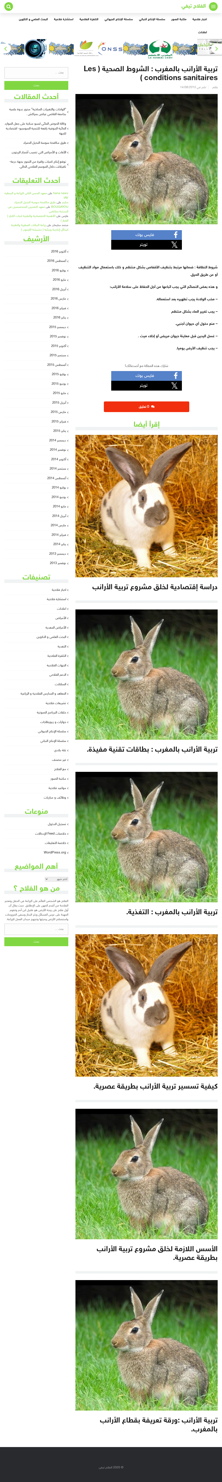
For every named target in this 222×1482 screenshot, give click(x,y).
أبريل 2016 (59, 289)
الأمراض (61, 618)
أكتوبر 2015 (58, 346)
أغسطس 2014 (56, 478)
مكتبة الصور (178, 19)
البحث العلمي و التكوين (33, 19)
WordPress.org (55, 853)
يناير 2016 (59, 318)
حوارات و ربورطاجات (53, 722)
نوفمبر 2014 (58, 450)
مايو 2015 (59, 393)
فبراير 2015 (59, 422)
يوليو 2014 (59, 488)
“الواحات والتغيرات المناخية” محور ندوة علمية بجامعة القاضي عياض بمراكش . (37, 112)
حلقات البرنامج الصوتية (51, 713)
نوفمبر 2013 (58, 563)
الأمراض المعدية (56, 628)
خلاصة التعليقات (55, 843)
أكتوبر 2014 (58, 459)
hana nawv (60, 193)
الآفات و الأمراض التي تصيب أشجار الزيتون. (38, 152)
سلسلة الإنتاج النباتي (152, 19)
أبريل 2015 (59, 403)
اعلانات (202, 32)
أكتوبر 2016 (58, 252)
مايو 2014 (59, 506)
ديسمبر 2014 (57, 440)
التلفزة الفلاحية (89, 19)
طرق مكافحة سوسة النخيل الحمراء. (44, 143)
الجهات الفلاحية (56, 665)
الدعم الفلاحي (57, 675)
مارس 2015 (58, 412)
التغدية (62, 647)
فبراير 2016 (59, 308)
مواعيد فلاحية (57, 788)
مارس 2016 (58, 299)
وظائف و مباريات (55, 798)
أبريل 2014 (59, 516)
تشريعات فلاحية (56, 703)
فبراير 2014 (59, 535)
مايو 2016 (59, 280)
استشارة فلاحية (63, 19)
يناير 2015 (59, 431)
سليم (65, 202)
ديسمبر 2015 (57, 327)
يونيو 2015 (59, 384)
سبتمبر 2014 (58, 469)
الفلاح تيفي (193, 6)
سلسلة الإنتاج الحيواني (118, 19)
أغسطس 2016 (56, 261)
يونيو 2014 (59, 497)
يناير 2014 (59, 544)
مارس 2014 (58, 525)
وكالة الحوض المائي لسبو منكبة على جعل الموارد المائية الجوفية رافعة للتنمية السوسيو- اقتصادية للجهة (35, 128)
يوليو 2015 (59, 374)
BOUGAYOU (59, 207)
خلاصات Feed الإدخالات (50, 834)
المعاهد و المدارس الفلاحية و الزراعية (43, 694)
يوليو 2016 (59, 270)
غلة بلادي (60, 750)
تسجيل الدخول (57, 824)
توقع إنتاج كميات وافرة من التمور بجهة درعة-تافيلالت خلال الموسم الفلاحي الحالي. (37, 164)
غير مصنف (59, 760)
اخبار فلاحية (200, 19)
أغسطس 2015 (56, 365)
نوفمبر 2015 (58, 336)
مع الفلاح (60, 769)
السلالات (60, 684)
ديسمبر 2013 (57, 554)
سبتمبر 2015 (58, 355)
